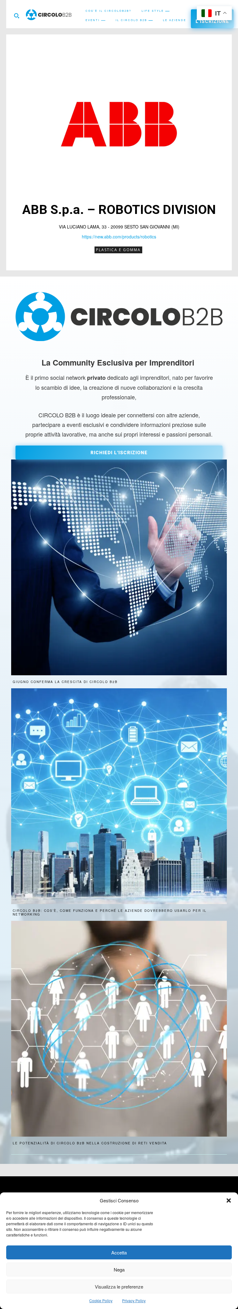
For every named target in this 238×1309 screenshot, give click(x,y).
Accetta (119, 1252)
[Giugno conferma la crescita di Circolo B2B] (119, 567)
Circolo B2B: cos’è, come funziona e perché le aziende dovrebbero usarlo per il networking (110, 912)
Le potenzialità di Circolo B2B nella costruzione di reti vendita (90, 1143)
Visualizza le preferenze (119, 1286)
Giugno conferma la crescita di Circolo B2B (65, 682)
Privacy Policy (134, 1300)
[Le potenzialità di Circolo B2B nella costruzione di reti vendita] (119, 1029)
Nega (119, 1269)
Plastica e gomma (118, 249)
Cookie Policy (100, 1300)
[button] (229, 1200)
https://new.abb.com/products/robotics (119, 236)
